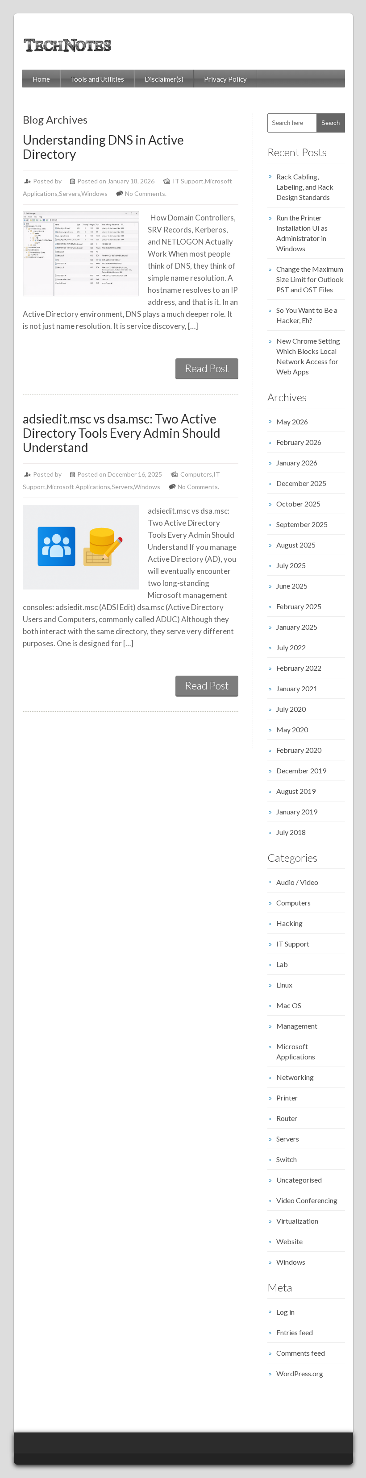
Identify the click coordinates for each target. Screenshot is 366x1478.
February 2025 (298, 606)
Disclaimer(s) (164, 79)
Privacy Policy (225, 79)
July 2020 (291, 709)
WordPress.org (299, 1373)
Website (289, 1241)
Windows (94, 193)
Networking (295, 1077)
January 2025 (296, 627)
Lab (282, 964)
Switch (286, 1159)
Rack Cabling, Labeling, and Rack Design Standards (304, 186)
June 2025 (292, 585)
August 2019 (296, 791)
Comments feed (300, 1353)
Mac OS (288, 1005)
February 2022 (298, 668)
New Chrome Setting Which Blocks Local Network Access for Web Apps (308, 356)
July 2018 (291, 832)
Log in (285, 1312)
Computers (196, 474)
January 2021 (296, 688)
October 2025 (298, 503)
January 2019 (296, 811)
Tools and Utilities (97, 79)
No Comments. (145, 193)
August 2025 (296, 544)
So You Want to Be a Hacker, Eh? (306, 315)
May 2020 (292, 729)
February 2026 (298, 442)
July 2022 (291, 647)
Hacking (289, 923)
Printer (287, 1097)
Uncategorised (299, 1179)
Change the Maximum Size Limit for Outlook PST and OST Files (310, 279)
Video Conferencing (306, 1200)
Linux (284, 984)
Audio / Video (297, 882)
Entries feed (294, 1332)
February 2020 (298, 750)
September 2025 (302, 524)
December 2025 (301, 483)
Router (286, 1118)
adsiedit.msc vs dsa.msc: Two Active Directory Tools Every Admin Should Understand (121, 433)
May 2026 (292, 421)
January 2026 (296, 462)
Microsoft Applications (78, 486)
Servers (69, 193)
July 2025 (291, 565)
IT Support (188, 181)
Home (41, 79)
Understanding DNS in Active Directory (103, 147)
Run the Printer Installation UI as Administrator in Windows (302, 233)
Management (296, 1025)
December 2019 (301, 770)
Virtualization (297, 1220)
